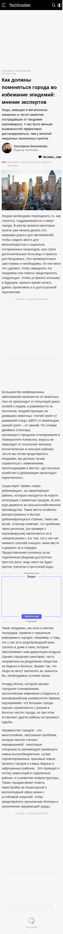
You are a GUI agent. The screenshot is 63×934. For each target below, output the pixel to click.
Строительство (23, 71)
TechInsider (20, 5)
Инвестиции (13, 166)
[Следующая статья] (31, 906)
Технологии (7, 71)
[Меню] (4, 5)
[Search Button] (54, 5)
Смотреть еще (31, 616)
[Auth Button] (59, 5)
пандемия (45, 162)
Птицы (24, 162)
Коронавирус (13, 162)
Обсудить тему (52, 156)
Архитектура (34, 162)
